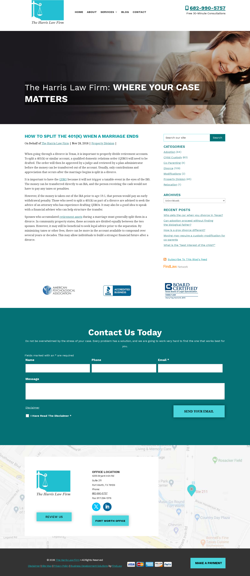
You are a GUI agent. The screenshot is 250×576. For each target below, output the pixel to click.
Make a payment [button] (208, 563)
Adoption (169, 152)
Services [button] (107, 12)
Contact (139, 12)
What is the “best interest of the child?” (189, 245)
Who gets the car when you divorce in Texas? (193, 215)
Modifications (172, 173)
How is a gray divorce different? (184, 230)
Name (30, 360)
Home (79, 12)
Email (163, 360)
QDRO (63, 179)
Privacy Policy (61, 565)
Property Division (102, 143)
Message (32, 379)
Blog (125, 12)
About (92, 12)
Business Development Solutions (89, 565)
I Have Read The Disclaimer (51, 415)
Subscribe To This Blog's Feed (187, 259)
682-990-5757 (208, 8)
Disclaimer (32, 407)
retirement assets (71, 217)
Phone (96, 360)
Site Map (47, 565)
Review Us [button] (54, 517)
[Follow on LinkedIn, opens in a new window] (107, 507)
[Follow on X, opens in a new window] (96, 507)
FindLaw (117, 565)
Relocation (170, 184)
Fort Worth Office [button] (110, 520)
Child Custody (173, 157)
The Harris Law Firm (55, 143)
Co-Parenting (172, 162)
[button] (246, 551)
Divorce (168, 168)
